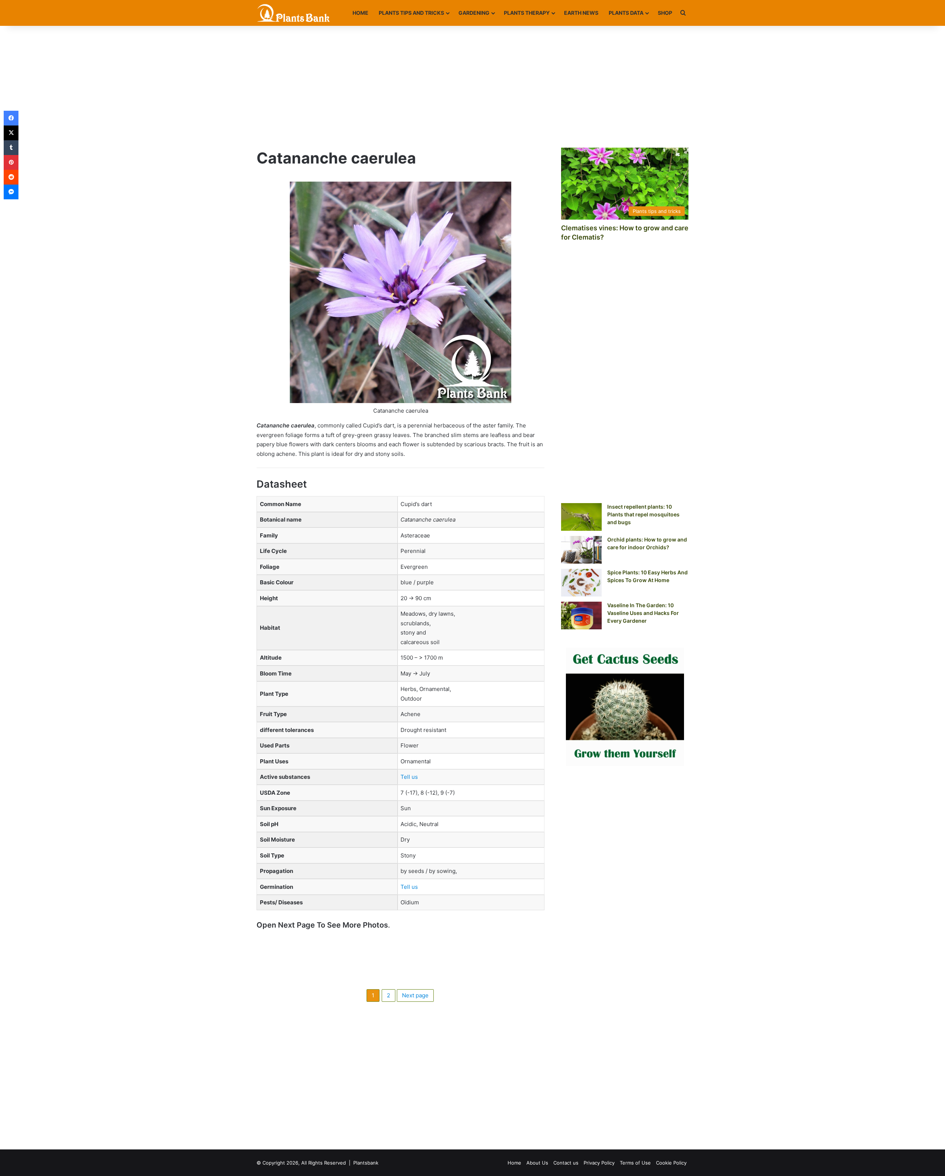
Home (360, 13)
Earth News (581, 13)
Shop (665, 13)
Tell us (409, 776)
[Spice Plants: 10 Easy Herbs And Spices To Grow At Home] (581, 582)
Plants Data (626, 13)
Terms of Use (635, 1163)
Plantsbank (365, 1163)
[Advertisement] (472, 85)
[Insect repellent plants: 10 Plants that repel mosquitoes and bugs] (581, 517)
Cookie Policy (671, 1163)
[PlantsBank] (293, 13)
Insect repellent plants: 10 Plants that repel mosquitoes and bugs (643, 514)
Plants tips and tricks (411, 13)
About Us (537, 1163)
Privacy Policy (599, 1163)
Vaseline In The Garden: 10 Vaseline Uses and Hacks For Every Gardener (643, 613)
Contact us (565, 1163)
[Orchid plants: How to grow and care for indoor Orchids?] (581, 550)
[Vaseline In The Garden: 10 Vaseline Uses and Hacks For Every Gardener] (581, 615)
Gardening (473, 13)
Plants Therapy (527, 13)
